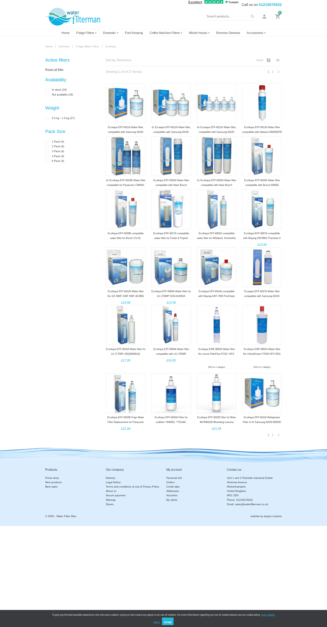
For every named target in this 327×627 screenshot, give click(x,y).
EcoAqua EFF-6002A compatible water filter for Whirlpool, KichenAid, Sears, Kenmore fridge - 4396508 (216, 238)
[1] (209, 360)
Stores (110, 504)
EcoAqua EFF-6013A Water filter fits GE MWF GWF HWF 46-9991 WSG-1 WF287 (125, 296)
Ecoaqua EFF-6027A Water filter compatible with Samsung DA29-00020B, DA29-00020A (262, 296)
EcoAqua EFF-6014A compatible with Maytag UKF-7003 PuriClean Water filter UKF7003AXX (216, 296)
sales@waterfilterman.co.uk (251, 504)
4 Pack (58, 156)
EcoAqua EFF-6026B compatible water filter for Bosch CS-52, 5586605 (126, 238)
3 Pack (58, 151)
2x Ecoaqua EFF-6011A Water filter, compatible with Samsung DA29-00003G (171, 132)
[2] (213, 360)
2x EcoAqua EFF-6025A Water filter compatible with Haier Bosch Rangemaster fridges (216, 185)
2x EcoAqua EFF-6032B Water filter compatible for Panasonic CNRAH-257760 (125, 185)
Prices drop (52, 477)
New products (53, 482)
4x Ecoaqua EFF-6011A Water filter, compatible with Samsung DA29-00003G (216, 132)
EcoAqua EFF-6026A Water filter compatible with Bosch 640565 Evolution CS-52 (262, 185)
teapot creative (273, 516)
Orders (170, 482)
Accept (167, 622)
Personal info (174, 477)
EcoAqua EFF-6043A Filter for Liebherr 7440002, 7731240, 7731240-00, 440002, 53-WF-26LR (171, 422)
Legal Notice (113, 482)
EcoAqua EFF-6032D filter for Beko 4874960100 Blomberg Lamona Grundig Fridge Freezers (216, 422)
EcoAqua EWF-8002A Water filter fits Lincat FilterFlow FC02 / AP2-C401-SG (216, 354)
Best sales (51, 486)
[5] (223, 360)
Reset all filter (54, 69)
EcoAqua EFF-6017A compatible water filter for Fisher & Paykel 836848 (171, 238)
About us (111, 490)
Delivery (110, 477)
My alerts (171, 499)
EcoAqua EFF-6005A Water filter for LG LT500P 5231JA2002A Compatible (171, 296)
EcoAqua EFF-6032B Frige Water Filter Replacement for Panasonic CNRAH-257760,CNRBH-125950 (125, 422)
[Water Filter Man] (72, 16)
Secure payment (115, 495)
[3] (216, 360)
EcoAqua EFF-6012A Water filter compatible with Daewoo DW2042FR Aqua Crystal (262, 132)
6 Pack (58, 160)
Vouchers (172, 495)
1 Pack (58, 141)
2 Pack (58, 146)
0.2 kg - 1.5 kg (63, 118)
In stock (59, 89)
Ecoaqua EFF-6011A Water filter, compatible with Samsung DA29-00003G (126, 132)
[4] (220, 360)
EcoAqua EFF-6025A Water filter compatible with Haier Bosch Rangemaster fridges (171, 185)
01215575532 (270, 5)
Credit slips (173, 486)
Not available (62, 94)
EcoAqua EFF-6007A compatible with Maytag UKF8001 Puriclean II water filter (262, 238)
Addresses (172, 490)
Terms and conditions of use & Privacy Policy (132, 486)
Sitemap (111, 499)
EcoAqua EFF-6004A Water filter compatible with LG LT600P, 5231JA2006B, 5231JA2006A (171, 354)
